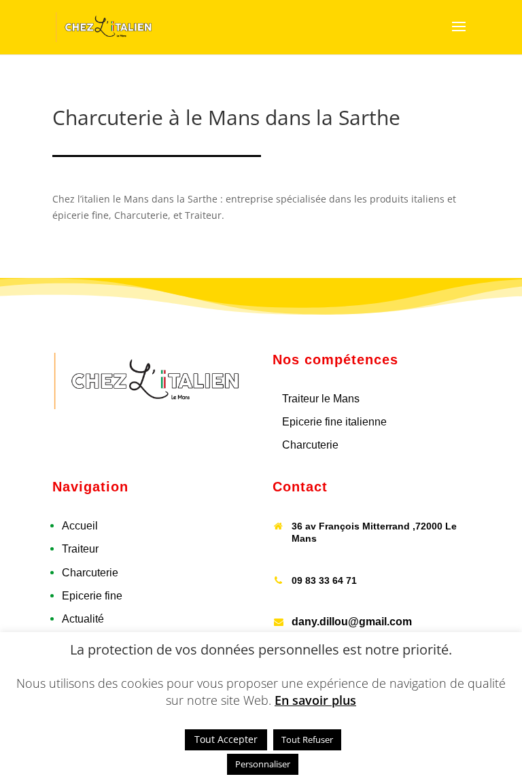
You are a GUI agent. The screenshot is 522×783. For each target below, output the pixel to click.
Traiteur (80, 549)
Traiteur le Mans (321, 398)
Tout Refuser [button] (307, 739)
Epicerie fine (92, 596)
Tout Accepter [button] (226, 739)
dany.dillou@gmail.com (352, 621)
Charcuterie (310, 445)
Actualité (83, 619)
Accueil (80, 526)
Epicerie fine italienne (334, 422)
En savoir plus (315, 700)
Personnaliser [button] (262, 764)
